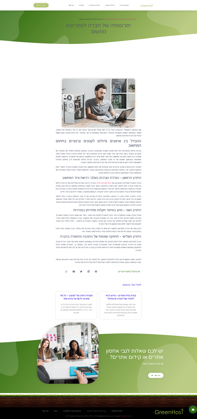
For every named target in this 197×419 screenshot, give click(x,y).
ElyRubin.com (126, 416)
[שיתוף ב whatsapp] (66, 271)
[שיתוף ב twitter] (81, 271)
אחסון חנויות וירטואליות (72, 411)
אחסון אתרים (124, 5)
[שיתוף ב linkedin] (88, 271)
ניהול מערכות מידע (104, 183)
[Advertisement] (98, 62)
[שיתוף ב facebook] (95, 271)
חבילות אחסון (110, 5)
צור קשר (71, 5)
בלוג (120, 19)
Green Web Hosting (96, 411)
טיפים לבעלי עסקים (111, 19)
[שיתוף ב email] (73, 271)
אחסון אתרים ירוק (130, 19)
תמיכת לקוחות (116, 411)
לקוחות (81, 5)
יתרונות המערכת (94, 5)
